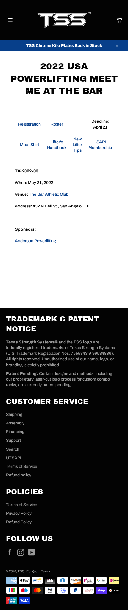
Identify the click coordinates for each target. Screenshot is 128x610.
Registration (29, 124)
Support (13, 440)
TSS (21, 571)
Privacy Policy (19, 513)
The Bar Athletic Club (48, 194)
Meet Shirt (29, 144)
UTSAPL (14, 458)
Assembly (15, 423)
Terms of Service (21, 466)
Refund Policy (19, 522)
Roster (57, 124)
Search (12, 449)
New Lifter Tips (77, 145)
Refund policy (18, 475)
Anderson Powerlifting (35, 241)
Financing (15, 432)
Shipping (14, 414)
